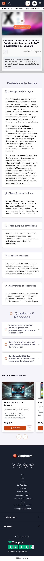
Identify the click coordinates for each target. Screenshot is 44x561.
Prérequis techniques (22, 509)
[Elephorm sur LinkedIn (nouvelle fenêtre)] (31, 465)
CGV (22, 482)
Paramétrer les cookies (23, 499)
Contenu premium (22, 27)
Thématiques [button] (10, 517)
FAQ (22, 478)
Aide (22, 475)
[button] (19, 437)
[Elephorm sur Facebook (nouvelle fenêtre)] (14, 465)
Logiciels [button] (8, 526)
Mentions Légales (23, 495)
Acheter (16, 428)
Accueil (7, 8)
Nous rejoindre (22, 492)
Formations (18, 8)
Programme (23, 558)
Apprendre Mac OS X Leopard (34, 8)
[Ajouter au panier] (29, 427)
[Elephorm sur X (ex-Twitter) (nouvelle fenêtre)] (19, 465)
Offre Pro (22, 488)
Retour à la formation (5, 52)
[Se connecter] (34, 3)
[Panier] (27, 3)
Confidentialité (22, 485)
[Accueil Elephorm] (22, 456)
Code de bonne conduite (22, 505)
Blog (23, 502)
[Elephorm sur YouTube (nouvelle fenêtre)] (25, 465)
